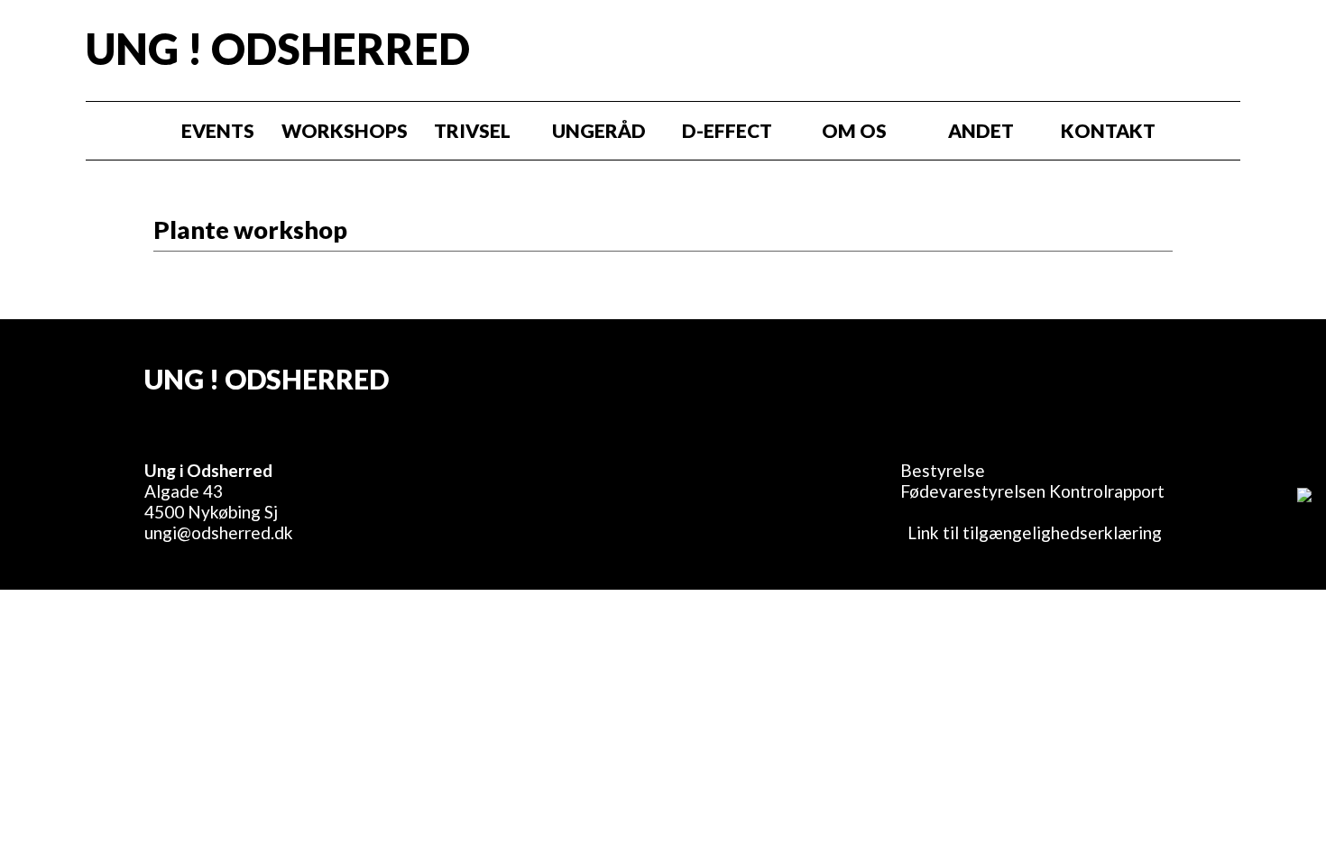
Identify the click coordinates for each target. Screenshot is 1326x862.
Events (217, 130)
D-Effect (727, 130)
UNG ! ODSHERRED (278, 48)
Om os (854, 130)
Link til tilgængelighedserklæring (1031, 532)
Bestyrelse (942, 470)
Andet (981, 130)
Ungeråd (599, 130)
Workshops (344, 130)
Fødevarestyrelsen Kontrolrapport (1032, 491)
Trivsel (472, 130)
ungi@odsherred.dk (218, 532)
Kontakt (1108, 130)
